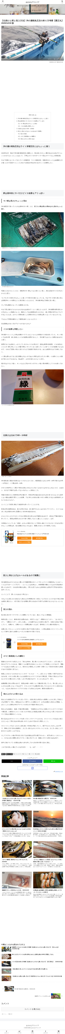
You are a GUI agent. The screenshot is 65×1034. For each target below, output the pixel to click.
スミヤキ (32, 754)
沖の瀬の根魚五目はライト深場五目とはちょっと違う (33, 118)
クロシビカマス (18, 754)
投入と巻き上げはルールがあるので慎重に (30, 131)
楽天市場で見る (39, 643)
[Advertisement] (32, 75)
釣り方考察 (10, 754)
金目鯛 (38, 754)
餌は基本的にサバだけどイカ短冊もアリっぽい (31, 121)
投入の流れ (24, 133)
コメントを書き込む (32, 1009)
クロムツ (26, 754)
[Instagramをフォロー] (32, 768)
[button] (60, 534)
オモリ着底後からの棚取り (28, 136)
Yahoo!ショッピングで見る (24, 542)
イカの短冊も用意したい (28, 126)
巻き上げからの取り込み (28, 139)
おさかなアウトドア (32, 2)
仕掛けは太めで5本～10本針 (26, 128)
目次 (30, 115)
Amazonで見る (24, 643)
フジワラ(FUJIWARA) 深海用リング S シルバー (30, 639)
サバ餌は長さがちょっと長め (29, 123)
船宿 (4, 754)
